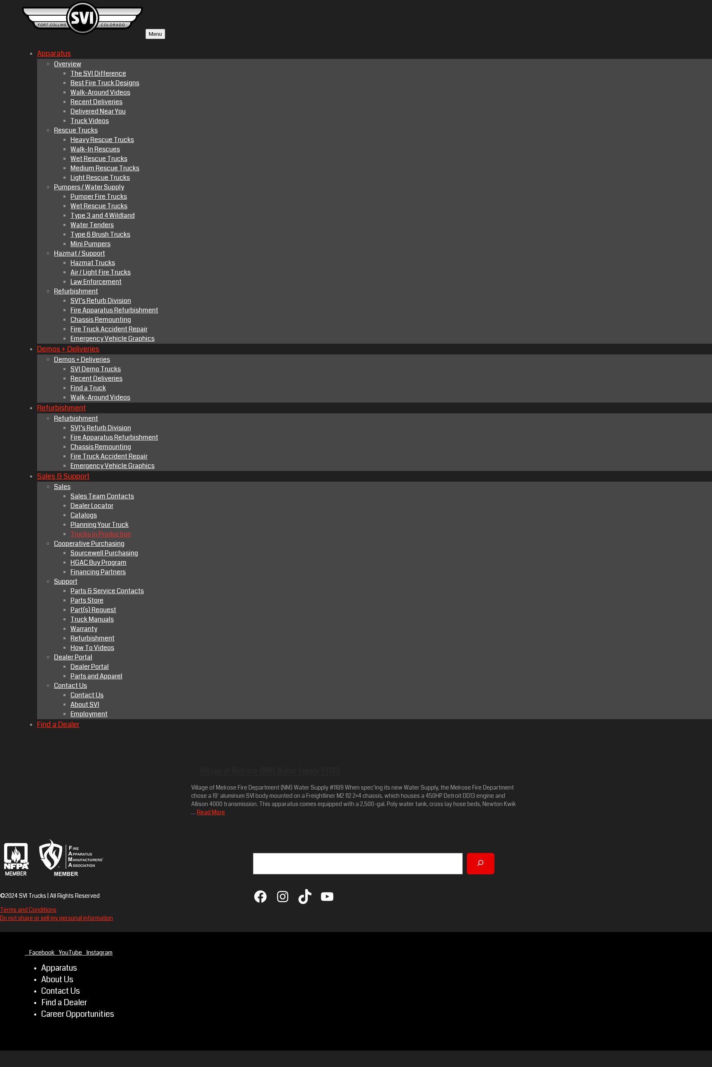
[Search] (480, 863)
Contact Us (60, 991)
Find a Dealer (64, 1003)
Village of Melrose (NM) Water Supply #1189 (269, 770)
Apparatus (59, 968)
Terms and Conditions (28, 910)
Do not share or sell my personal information (56, 918)
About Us (57, 979)
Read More (211, 812)
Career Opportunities (77, 1014)
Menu (155, 34)
